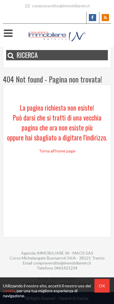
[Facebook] (92, 17)
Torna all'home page (57, 150)
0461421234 (65, 267)
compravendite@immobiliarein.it (60, 5)
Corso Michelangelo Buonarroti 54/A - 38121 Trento (57, 257)
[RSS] (105, 17)
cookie (9, 290)
